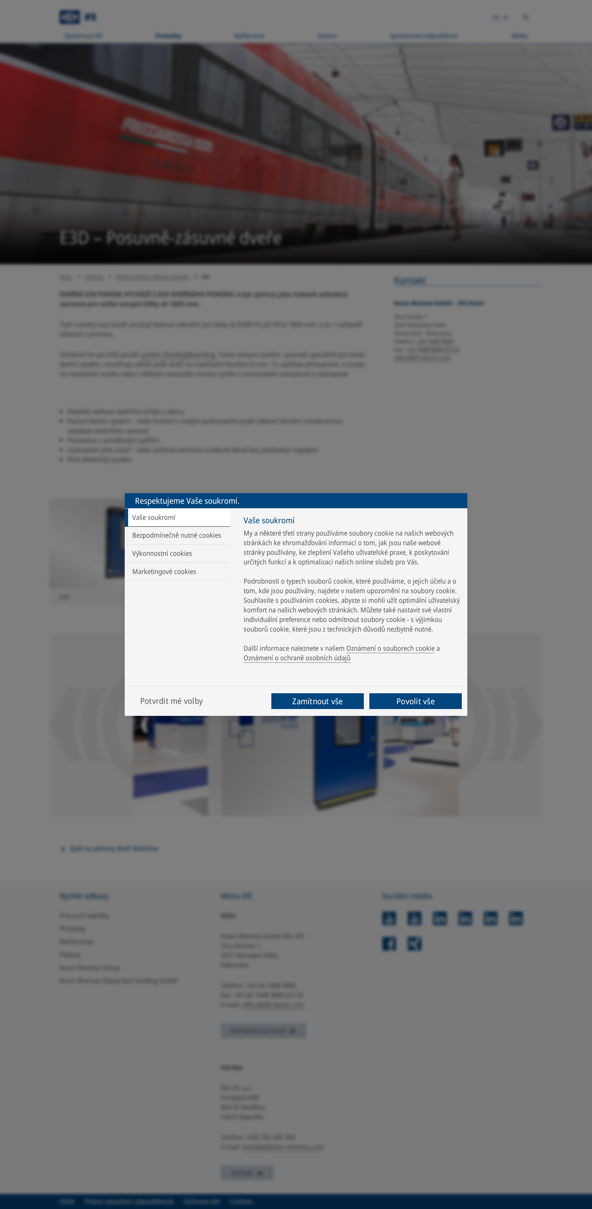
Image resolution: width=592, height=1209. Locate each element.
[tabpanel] (352, 590)
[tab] (177, 517)
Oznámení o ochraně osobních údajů (297, 657)
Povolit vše (415, 701)
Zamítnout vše (317, 701)
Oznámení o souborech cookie (390, 648)
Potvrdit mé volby (171, 700)
